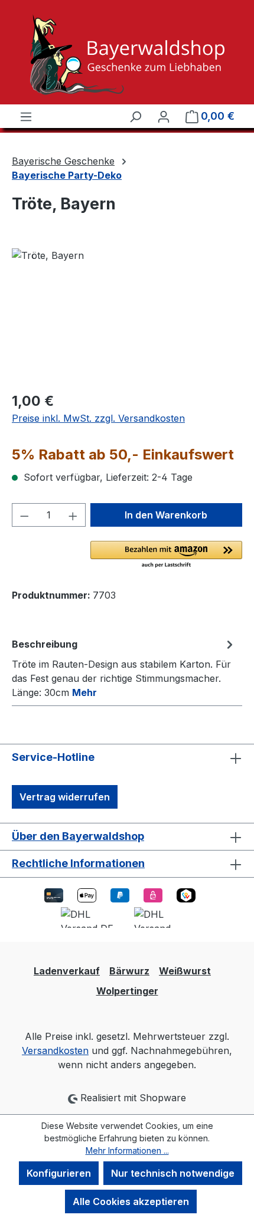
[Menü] (26, 116)
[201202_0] (127, 314)
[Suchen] (135, 116)
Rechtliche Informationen (78, 863)
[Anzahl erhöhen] (73, 515)
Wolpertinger (127, 991)
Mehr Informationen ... (127, 1150)
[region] (127, 314)
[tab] (124, 667)
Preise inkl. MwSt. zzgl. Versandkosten (98, 418)
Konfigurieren (59, 1173)
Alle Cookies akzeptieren (131, 1201)
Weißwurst (185, 971)
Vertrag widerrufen (64, 797)
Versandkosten (55, 1050)
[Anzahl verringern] (24, 515)
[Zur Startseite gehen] (127, 54)
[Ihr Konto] (163, 116)
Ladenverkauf (67, 971)
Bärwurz (129, 971)
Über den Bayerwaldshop (78, 836)
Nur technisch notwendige (173, 1173)
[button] (166, 555)
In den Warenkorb (166, 515)
